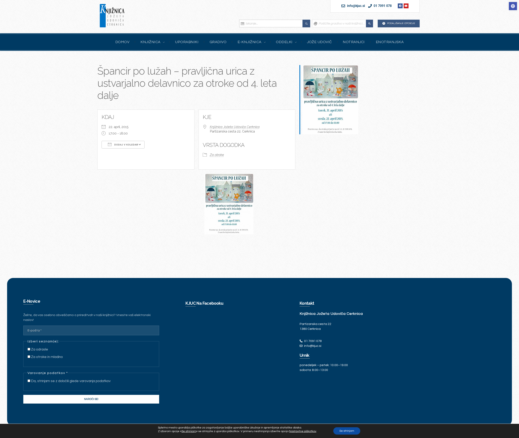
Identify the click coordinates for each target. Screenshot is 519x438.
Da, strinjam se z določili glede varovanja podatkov (70, 381)
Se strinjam (346, 430)
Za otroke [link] (217, 155)
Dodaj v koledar (126, 144)
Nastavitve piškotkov (302, 431)
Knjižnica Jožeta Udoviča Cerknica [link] (235, 127)
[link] (513, 6)
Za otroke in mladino (46, 357)
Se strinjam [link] (188, 431)
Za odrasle (39, 349)
